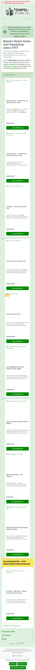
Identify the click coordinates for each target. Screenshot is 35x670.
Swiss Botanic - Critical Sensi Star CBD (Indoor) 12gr (16, 154)
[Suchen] (26, 18)
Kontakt (4, 639)
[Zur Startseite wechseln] (17, 11)
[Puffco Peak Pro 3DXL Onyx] (17, 248)
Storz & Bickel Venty (13, 314)
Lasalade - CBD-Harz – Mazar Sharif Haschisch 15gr (16, 592)
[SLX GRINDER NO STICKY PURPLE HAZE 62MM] (17, 354)
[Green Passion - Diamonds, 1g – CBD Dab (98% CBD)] (17, 87)
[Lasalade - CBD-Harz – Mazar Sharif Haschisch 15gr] (17, 578)
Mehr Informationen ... (24, 660)
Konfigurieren (22, 663)
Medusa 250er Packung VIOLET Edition (17, 422)
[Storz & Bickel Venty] (17, 301)
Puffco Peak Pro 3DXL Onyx (16, 261)
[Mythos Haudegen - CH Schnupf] (17, 461)
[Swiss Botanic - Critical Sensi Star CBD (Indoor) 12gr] (17, 140)
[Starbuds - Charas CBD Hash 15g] (17, 193)
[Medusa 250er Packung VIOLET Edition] (17, 408)
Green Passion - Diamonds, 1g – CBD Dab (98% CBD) (17, 101)
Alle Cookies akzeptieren (18, 667)
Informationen (6, 635)
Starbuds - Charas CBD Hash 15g (16, 207)
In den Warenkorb (17, 128)
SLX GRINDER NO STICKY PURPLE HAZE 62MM (15, 368)
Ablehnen (12, 663)
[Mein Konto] (29, 18)
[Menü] (3, 18)
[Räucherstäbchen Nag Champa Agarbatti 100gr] (17, 514)
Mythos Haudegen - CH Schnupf (14, 475)
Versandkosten (6, 651)
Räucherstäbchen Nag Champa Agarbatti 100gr (17, 528)
